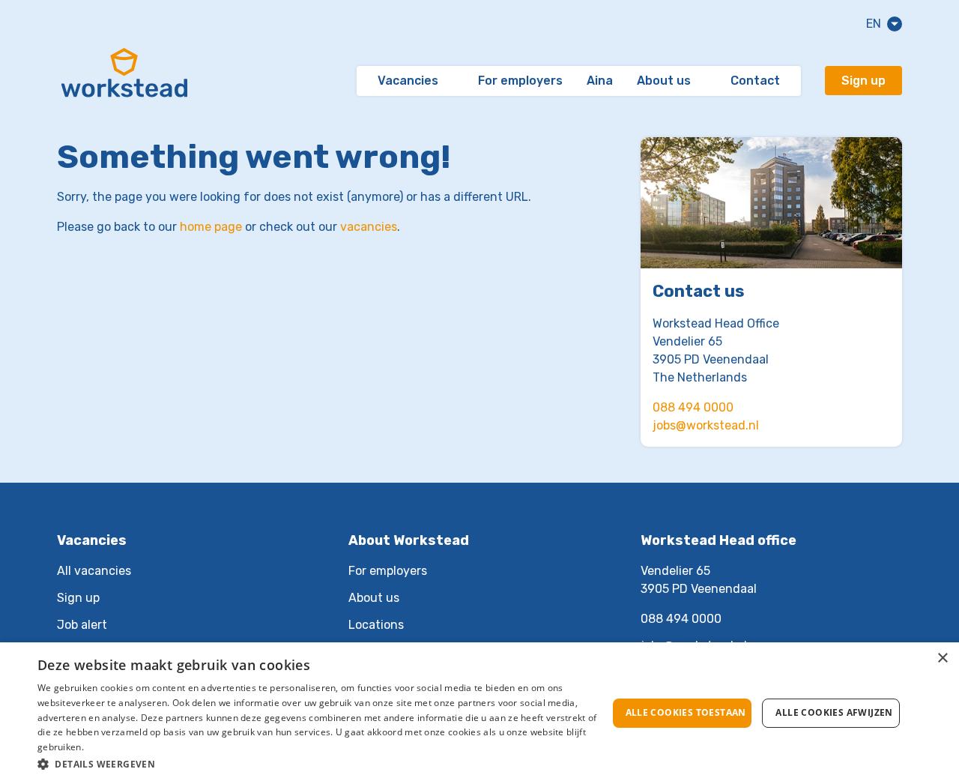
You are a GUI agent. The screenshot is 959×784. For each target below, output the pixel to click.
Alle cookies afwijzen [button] (833, 712)
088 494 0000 (693, 407)
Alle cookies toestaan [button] (686, 712)
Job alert (82, 625)
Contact (755, 80)
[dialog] (479, 713)
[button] (322, 764)
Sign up (863, 80)
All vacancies (94, 571)
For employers (520, 80)
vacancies (368, 227)
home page (211, 227)
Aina (600, 80)
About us (664, 80)
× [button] (942, 658)
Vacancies (408, 80)
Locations (376, 625)
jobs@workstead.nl (706, 425)
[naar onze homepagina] (124, 81)
